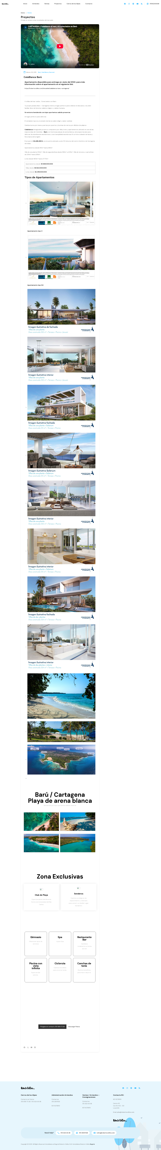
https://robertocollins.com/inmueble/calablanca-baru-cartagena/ (47, 88)
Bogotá (92, 1144)
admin (33, 64)
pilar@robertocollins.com (125, 1112)
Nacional (51, 72)
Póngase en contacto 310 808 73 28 (52, 1027)
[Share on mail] (31, 1047)
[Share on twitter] (28, 1047)
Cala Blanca (45, 72)
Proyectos (57, 4)
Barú (39, 72)
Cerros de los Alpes (73, 4)
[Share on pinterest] (35, 1047)
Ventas (46, 4)
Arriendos (35, 4)
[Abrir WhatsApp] (156, 1145)
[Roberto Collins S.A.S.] (5, 4)
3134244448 (154, 4)
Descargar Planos (74, 1027)
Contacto (88, 4)
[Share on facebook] (24, 1047)
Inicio (25, 4)
